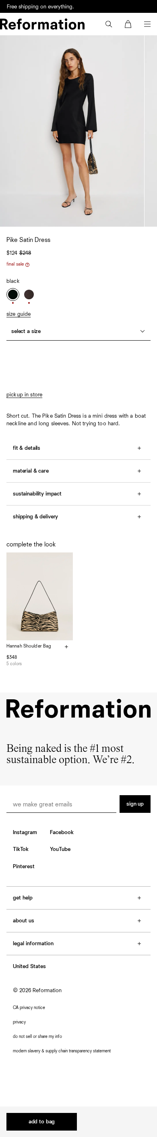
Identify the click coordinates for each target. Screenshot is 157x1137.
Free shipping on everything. (40, 7)
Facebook (62, 832)
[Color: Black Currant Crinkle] (29, 294)
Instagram (25, 832)
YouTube (60, 849)
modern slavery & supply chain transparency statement (62, 1051)
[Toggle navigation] (147, 24)
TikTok (21, 849)
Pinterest (24, 866)
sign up (135, 804)
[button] (109, 24)
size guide (18, 314)
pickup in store (24, 395)
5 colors (14, 664)
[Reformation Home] (42, 24)
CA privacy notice (29, 1007)
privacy (19, 1022)
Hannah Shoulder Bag (28, 646)
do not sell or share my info (37, 1036)
